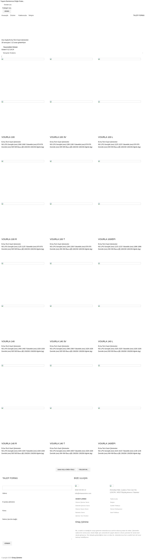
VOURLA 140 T (57, 443)
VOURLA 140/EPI (106, 443)
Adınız (4, 493)
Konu (4, 510)
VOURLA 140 (8, 341)
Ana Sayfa (5, 40)
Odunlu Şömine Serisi (82, 502)
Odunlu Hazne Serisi (81, 509)
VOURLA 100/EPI (106, 239)
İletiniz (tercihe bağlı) (9, 519)
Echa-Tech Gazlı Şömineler (11, 142)
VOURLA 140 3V (58, 341)
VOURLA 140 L (105, 341)
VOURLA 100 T (57, 239)
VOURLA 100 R (9, 239)
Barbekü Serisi (80, 512)
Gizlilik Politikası (115, 505)
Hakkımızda (114, 499)
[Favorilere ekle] (3, 150)
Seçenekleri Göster (10, 47)
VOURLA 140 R (9, 443)
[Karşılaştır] (3, 133)
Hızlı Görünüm (3, 155)
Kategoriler (5, 33)
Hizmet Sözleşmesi (116, 509)
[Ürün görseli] (22, 115)
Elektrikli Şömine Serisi (82, 505)
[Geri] (3, 23)
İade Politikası (114, 512)
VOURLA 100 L (105, 137)
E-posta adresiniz (8, 502)
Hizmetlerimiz (80, 499)
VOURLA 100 (8, 137)
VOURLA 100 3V (58, 137)
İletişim (112, 502)
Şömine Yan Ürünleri (81, 516)
